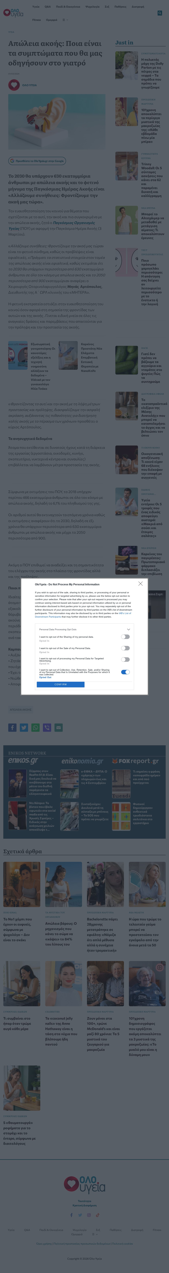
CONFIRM (61, 684)
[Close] (141, 585)
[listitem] (84, 629)
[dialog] (84, 636)
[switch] (125, 637)
